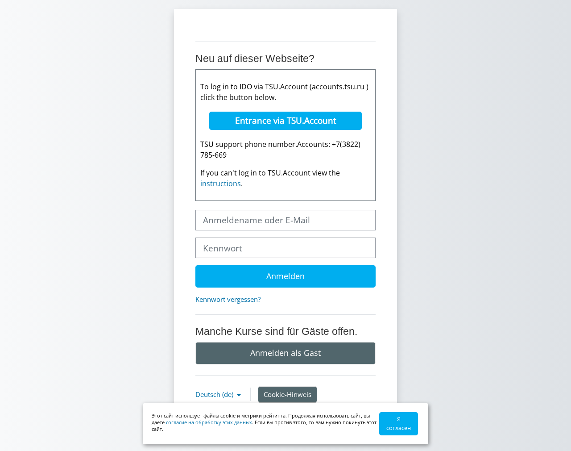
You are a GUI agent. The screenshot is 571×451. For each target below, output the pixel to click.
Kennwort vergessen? (228, 299)
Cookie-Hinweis (287, 394)
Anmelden (285, 276)
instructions (220, 183)
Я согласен (398, 423)
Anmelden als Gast (285, 352)
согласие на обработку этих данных (209, 422)
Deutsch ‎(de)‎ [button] (215, 394)
